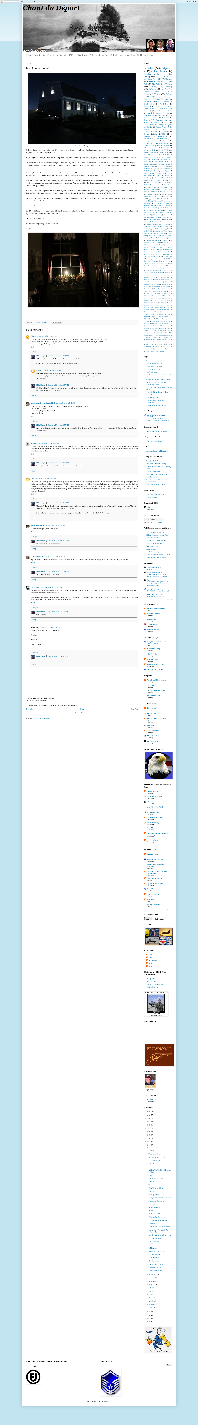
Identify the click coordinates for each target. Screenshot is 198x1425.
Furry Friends (148, 289)
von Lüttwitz (159, 162)
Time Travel (152, 1163)
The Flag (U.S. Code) (153, 461)
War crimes (169, 337)
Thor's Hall (150, 685)
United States (153, 337)
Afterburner (164, 263)
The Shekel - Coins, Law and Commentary (157, 872)
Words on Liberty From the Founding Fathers (158, 467)
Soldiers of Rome (159, 326)
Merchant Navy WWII (150, 307)
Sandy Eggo (148, 254)
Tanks (168, 328)
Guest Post (160, 76)
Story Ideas (155, 328)
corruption (169, 342)
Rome (161, 192)
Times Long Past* (154, 1154)
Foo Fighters (157, 286)
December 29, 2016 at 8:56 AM (58, 463)
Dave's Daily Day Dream (155, 664)
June (150, 1291)
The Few (156, 194)
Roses (170, 180)
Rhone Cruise (166, 252)
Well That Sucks (164, 169)
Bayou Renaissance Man (155, 883)
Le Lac (161, 157)
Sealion (166, 323)
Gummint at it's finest (151, 189)
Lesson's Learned (148, 303)
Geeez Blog (150, 889)
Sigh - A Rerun (158, 111)
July (150, 1288)
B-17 (155, 270)
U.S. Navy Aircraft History (156, 608)
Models (161, 307)
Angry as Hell (149, 150)
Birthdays (161, 236)
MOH (157, 101)
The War (166, 101)
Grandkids (151, 113)
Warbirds (148, 339)
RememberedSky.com (154, 572)
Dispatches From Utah (154, 594)
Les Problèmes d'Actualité (162, 300)
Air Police (149, 266)
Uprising (168, 79)
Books (167, 203)
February (152, 1304)
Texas (168, 330)
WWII (146, 199)
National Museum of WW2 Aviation (158, 554)
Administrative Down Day (157, 1157)
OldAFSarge (40, 355)
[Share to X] (57, 323)
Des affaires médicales (153, 240)
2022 (168, 162)
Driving (153, 164)
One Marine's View (153, 695)
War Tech (161, 337)
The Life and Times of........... (157, 680)
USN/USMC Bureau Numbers (156, 540)
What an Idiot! (160, 259)
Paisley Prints (150, 978)
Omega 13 (154, 316)
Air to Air (158, 203)
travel (147, 351)
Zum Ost (161, 261)
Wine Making (157, 339)
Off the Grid (168, 217)
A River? (151, 1151)
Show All (169, 599)
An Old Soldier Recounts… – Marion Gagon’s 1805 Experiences (158, 419)
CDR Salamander (153, 730)
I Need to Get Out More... (156, 1217)
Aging (170, 263)
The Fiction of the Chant (154, 363)
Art (166, 231)
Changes (146, 275)
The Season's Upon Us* (156, 1264)
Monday (148, 68)
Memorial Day (148, 180)
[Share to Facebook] (59, 323)
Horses (170, 291)
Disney (167, 282)
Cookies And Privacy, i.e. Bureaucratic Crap (159, 376)
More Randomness (150, 148)
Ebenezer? (151, 1167)
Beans (150, 955)
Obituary (146, 316)
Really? (159, 249)
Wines (154, 261)
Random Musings (152, 74)
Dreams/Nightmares (149, 284)
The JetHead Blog (153, 589)
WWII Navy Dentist (153, 736)
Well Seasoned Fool (37, 525)
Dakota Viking (161, 127)
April (151, 1298)
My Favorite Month (154, 1267)
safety (146, 349)
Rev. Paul (34, 443)
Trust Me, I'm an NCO (155, 669)
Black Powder (168, 185)
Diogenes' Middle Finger (155, 859)
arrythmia (157, 342)
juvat (150, 966)
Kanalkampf (147, 178)
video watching (160, 351)
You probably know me (39, 587)
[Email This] (53, 323)
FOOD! (163, 134)
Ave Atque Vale (153, 1241)
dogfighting (160, 344)
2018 (149, 1138)
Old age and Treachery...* (156, 1201)
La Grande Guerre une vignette (158, 121)
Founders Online (151, 477)
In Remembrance (149, 166)
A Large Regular (153, 791)
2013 (149, 1318)
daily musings (150, 344)
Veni (150, 1175)
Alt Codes (149, 395)
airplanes (147, 229)
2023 (149, 1121)
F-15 (169, 284)
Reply (33, 347)
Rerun (146, 120)
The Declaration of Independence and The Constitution (158, 481)
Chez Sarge (155, 275)
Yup (169, 339)
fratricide (167, 344)
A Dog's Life (148, 231)
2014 (149, 1315)
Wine (146, 145)
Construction (162, 136)
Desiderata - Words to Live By (156, 464)
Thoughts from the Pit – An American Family (156, 642)
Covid (156, 279)
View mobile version (82, 713)
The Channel (147, 333)
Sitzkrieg (155, 131)
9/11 (168, 229)
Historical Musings (164, 164)
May (150, 1294)
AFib (145, 263)
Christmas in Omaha (155, 1238)
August (151, 1284)
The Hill (164, 194)
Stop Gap (146, 328)
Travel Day (164, 104)
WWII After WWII (152, 546)
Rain (152, 249)
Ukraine (169, 111)
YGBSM (147, 171)
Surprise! (162, 328)
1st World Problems (158, 229)
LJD (157, 152)
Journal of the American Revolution (155, 865)
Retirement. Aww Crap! (151, 252)
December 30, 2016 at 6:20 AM (52, 370)
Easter (164, 284)
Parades (151, 319)
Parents (153, 247)
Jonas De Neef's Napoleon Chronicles (156, 416)
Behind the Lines (155, 185)
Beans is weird (152, 273)
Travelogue (150, 259)
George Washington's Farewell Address (159, 379)
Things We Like (167, 222)
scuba (162, 349)
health (155, 346)
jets (160, 346)
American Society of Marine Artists (158, 451)
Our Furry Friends (163, 316)
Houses (167, 176)
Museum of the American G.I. (156, 557)
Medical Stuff (165, 178)
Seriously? (169, 192)
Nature (157, 312)
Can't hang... (162, 238)
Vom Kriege (154, 159)
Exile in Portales (152, 659)
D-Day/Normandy (165, 86)
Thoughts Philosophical (154, 224)
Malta (168, 305)
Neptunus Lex (151, 1099)
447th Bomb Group (152, 552)
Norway (147, 111)
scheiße (157, 349)
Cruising (166, 131)
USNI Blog (150, 725)
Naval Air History (153, 629)
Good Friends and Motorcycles (156, 596)
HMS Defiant (151, 713)
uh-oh (152, 351)
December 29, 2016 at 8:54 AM (58, 356)
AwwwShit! (148, 143)
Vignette (158, 106)
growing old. (147, 346)
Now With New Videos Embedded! (158, 591)
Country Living (148, 279)
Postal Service (156, 321)
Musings (160, 124)
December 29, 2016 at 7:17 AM (64, 403)
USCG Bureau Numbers (154, 543)
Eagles (155, 134)
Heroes (166, 122)
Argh (163, 268)
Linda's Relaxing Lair (154, 817)
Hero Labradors (151, 497)
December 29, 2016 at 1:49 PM (50, 627)
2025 (149, 1115)
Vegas (154, 169)
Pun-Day (153, 323)
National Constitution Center (155, 484)
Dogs (161, 150)
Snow (156, 254)
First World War (164, 155)
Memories (165, 118)
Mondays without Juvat (163, 309)
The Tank (157, 196)
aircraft (158, 201)
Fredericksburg (166, 286)
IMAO (149, 507)
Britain (161, 273)
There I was (168, 256)
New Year (167, 215)
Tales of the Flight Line (151, 222)
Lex (154, 129)
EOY (158, 284)
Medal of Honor (151, 91)
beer (163, 342)
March (151, 1301)
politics (155, 171)
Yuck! (164, 339)
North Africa (149, 104)
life (164, 346)
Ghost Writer (157, 289)
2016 (149, 1145)
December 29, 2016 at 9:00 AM (58, 503)
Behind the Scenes (150, 155)
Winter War (166, 152)
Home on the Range (153, 648)
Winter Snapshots (154, 1207)
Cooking (168, 277)
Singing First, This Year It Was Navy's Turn (158, 1231)
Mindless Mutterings (162, 143)
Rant (167, 113)
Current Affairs (152, 187)
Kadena (166, 296)
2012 (149, 1322)
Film (156, 208)
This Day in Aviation (154, 567)
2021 (149, 1128)
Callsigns (167, 273)
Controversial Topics (149, 277)
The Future (157, 333)
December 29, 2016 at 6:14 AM (47, 336)
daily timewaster (152, 854)
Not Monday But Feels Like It (153, 217)
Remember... (152, 1223)
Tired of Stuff (159, 335)
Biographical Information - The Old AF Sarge (159, 388)
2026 (149, 1112)
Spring (149, 194)
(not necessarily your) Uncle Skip (42, 403)
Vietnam (167, 224)
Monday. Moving (149, 309)
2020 (149, 1131)
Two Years (151, 1204)
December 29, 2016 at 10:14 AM (54, 556)
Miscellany (147, 138)
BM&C (161, 270)
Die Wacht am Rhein (155, 1214)
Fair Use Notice (151, 372)
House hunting (158, 210)
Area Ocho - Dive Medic (155, 807)
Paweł (160, 247)
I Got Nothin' (164, 108)
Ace (157, 263)
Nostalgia (167, 314)
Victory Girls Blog (153, 822)
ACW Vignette (165, 171)
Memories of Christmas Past (157, 1220)
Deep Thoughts (165, 187)
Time (151, 335)
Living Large (163, 303)
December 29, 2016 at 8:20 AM (48, 443)
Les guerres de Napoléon (161, 145)
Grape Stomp (156, 291)
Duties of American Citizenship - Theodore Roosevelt (157, 383)
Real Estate (153, 192)
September (152, 1281)
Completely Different (163, 206)
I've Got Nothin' (150, 293)
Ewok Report (148, 208)
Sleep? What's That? (155, 1270)
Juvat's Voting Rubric (153, 369)
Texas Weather (160, 138)
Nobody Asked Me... (154, 904)
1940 (150, 86)
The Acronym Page (152, 361)
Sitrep (150, 326)
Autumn (163, 233)
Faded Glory (152, 1245)
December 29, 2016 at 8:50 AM (45, 478)
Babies (146, 164)
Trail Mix (167, 335)
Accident (151, 263)
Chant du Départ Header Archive (157, 392)
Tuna (32, 478)
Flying (157, 99)
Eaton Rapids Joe (153, 812)
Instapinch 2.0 (151, 619)
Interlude (159, 296)
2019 (149, 1135)
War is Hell (155, 199)
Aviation (159, 182)
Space (168, 326)
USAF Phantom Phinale (156, 1188)
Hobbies (164, 291)
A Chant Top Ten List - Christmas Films (159, 1171)
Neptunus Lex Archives (154, 366)
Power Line (150, 828)
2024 (149, 1118)
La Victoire (159, 298)
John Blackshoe (156, 81)
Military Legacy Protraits (154, 984)
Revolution (147, 106)
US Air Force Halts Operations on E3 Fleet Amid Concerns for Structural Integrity (157, 584)
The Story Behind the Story (153, 256)
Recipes (167, 249)
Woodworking (149, 115)
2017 (149, 1141)
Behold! (151, 1181)
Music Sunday (157, 215)
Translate (160, 522)
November (152, 1274)
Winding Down (153, 1194)
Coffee (170, 238)
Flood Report (147, 286)
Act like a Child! (153, 1257)
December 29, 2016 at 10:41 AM (59, 571)
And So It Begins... (154, 1254)
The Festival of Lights (155, 1178)
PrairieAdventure (37, 556)
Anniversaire (159, 231)
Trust (145, 337)
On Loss (149, 219)
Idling (158, 293)
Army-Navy (150, 182)
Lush (150, 957)
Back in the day (149, 173)
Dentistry (158, 282)
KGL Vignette (149, 124)
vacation (154, 118)
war (169, 261)
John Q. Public (152, 654)
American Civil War (159, 266)
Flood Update (157, 242)
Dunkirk (151, 1210)
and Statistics (148, 342)
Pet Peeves (157, 219)
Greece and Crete (149, 157)
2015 (149, 1312)
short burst (169, 349)
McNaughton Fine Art (153, 987)
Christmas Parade (149, 206)
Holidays (152, 89)
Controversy (161, 277)
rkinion (33, 336)
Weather (165, 141)
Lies (157, 303)
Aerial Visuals (151, 549)
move (168, 346)
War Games (164, 159)
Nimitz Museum (157, 314)
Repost (159, 323)
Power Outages (166, 321)
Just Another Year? (154, 1160)
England (165, 240)
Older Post (134, 709)
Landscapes (167, 298)
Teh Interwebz (161, 330)
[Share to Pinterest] (61, 323)
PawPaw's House (152, 840)
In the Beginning (166, 293)
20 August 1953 (152, 569)
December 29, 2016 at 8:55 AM (58, 425)
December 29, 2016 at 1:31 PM (58, 611)
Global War (167, 289)
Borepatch (150, 899)
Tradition (167, 196)
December (152, 1148)
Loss (154, 305)
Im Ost (165, 89)
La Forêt (163, 189)
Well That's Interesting (161, 226)
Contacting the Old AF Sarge (156, 405)
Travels (157, 94)
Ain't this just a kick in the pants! (159, 1226)
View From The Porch (154, 878)
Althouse (150, 802)
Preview (146, 323)
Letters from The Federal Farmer (157, 474)
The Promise (152, 1185)
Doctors (147, 134)
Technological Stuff (149, 330)
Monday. (168, 307)
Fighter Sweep (152, 580)
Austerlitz (149, 270)
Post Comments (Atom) (42, 718)
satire (151, 349)
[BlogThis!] (55, 323)
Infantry (160, 166)
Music (160, 113)
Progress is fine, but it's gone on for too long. (158, 834)
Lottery (159, 305)
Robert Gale (166, 219)
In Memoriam (152, 1248)
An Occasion (156, 268)
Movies (168, 166)
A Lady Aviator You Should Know (159, 1235)
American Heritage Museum (155, 532)
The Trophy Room (152, 397)
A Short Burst (158, 71)
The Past (165, 333)
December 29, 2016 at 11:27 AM (58, 587)
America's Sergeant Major (156, 690)
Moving (162, 129)
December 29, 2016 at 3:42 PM (58, 656)
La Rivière (147, 101)
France (166, 99)
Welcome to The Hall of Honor (156, 431)
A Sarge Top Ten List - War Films (159, 1198)
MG (164, 305)
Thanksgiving (166, 254)
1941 (159, 79)
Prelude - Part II (161, 180)
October (151, 1278)
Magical (151, 1191)
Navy (160, 245)
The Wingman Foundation (155, 494)
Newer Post (30, 709)
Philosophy (158, 319)
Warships (147, 226)
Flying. (166, 242)
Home (82, 709)
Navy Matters (151, 708)
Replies (35, 352)
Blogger (107, 1401)
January (151, 1308)
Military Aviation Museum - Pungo (157, 535)
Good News (147, 291)
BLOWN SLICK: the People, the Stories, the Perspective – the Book (158, 575)
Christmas (161, 115)
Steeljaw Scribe (152, 624)
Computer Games (165, 275)
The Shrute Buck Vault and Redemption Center (155, 401)
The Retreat (157, 120)
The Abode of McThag (155, 796)
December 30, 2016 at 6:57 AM (58, 385)
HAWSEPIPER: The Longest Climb (157, 719)
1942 (165, 96)
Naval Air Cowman (153, 613)
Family (147, 99)
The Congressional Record (155, 441)
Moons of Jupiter (148, 312)
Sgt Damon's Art (151, 981)
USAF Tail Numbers (153, 538)
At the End (169, 268)
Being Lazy (161, 173)
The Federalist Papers (153, 471)
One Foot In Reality (153, 741)
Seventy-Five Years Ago (156, 1251)
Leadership (147, 300)
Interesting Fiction (149, 296)
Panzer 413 (165, 148)
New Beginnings (154, 1261)
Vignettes (167, 68)
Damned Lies (163, 279)
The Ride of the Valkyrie (162, 84)
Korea (156, 178)
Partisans (147, 169)
